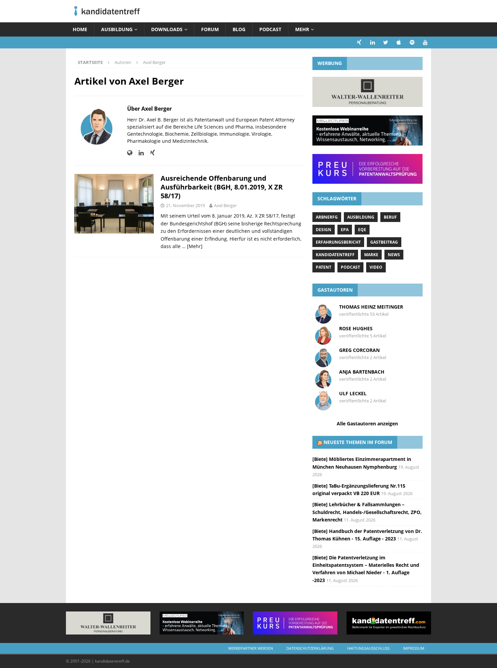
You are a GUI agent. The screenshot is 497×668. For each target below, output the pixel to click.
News (394, 255)
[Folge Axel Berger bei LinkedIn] (139, 153)
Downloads (167, 29)
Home (80, 29)
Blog (239, 29)
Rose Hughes (356, 328)
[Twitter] (386, 42)
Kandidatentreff (335, 255)
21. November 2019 (185, 205)
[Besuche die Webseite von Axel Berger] (129, 153)
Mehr (302, 29)
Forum (210, 29)
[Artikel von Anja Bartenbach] (323, 385)
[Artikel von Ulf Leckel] (323, 407)
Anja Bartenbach (361, 372)
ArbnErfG (327, 217)
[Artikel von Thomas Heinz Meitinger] (323, 320)
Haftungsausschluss (368, 648)
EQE (362, 229)
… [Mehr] (192, 246)
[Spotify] (412, 42)
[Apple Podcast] (399, 42)
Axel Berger (225, 205)
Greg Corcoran (359, 350)
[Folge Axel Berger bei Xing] (150, 153)
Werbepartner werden (250, 648)
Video (376, 267)
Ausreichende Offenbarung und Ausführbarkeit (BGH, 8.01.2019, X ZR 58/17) (222, 187)
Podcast (270, 29)
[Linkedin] (372, 42)
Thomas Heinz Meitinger (371, 307)
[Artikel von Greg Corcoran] (323, 364)
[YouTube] (425, 42)
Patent (323, 267)
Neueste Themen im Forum (358, 442)
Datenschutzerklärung (310, 648)
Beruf (390, 217)
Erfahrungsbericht (338, 242)
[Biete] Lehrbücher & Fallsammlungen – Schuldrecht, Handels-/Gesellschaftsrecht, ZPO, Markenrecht (367, 512)
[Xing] (359, 42)
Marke (371, 255)
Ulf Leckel (352, 393)
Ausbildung (117, 29)
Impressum (413, 648)
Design (323, 229)
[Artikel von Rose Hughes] (323, 342)
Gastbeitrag (384, 242)
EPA (345, 229)
